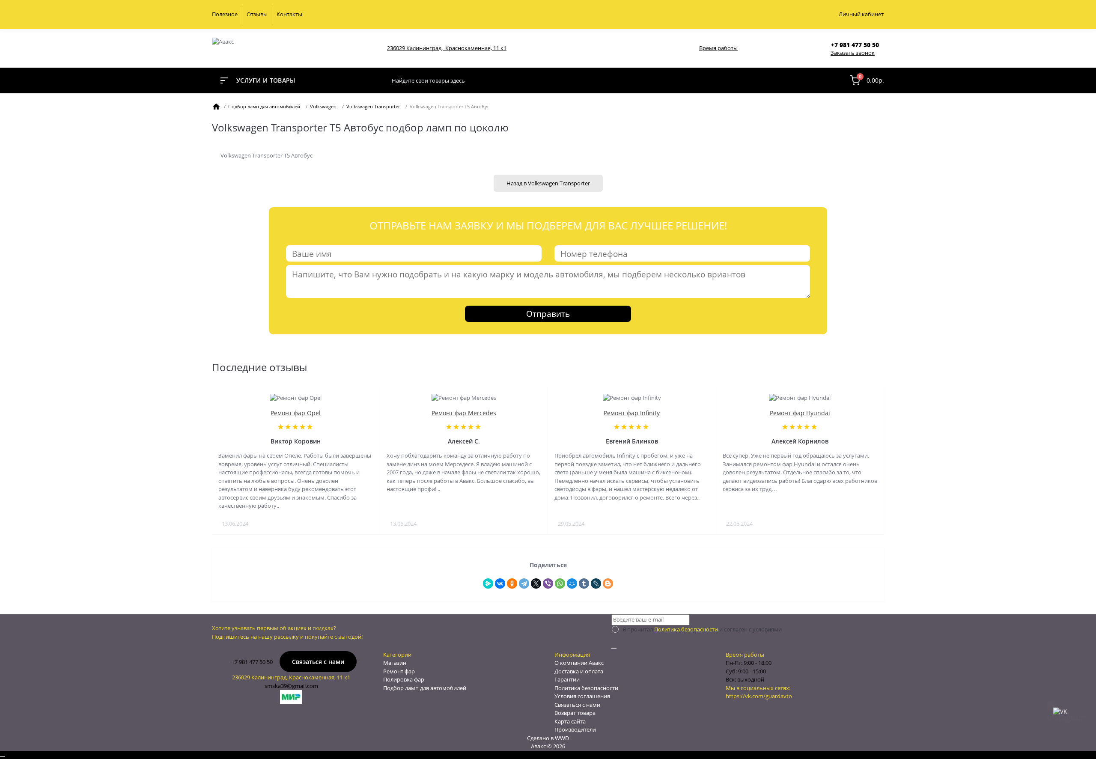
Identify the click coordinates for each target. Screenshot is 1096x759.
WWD (562, 738)
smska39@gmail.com (291, 686)
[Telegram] (524, 583)
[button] (857, 44)
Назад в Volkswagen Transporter (548, 183)
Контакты (289, 14)
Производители (575, 729)
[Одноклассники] (512, 583)
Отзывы (257, 14)
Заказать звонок (853, 52)
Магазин (394, 663)
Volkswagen (323, 106)
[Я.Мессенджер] (488, 583)
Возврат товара (575, 713)
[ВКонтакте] (500, 583)
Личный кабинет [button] (861, 14)
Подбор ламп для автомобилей (264, 106)
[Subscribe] (613, 648)
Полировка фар (403, 679)
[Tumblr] (584, 583)
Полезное (225, 14)
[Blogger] (608, 583)
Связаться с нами (318, 662)
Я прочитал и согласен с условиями (702, 629)
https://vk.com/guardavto (759, 696)
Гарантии (567, 679)
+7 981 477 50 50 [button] (252, 662)
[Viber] (548, 583)
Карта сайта (570, 721)
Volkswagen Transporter (373, 106)
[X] (536, 583)
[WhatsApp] (560, 583)
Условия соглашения (582, 696)
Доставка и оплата (578, 671)
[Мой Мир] (572, 583)
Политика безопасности (686, 629)
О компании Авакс (579, 663)
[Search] (834, 80)
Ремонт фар (399, 671)
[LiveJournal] (596, 583)
